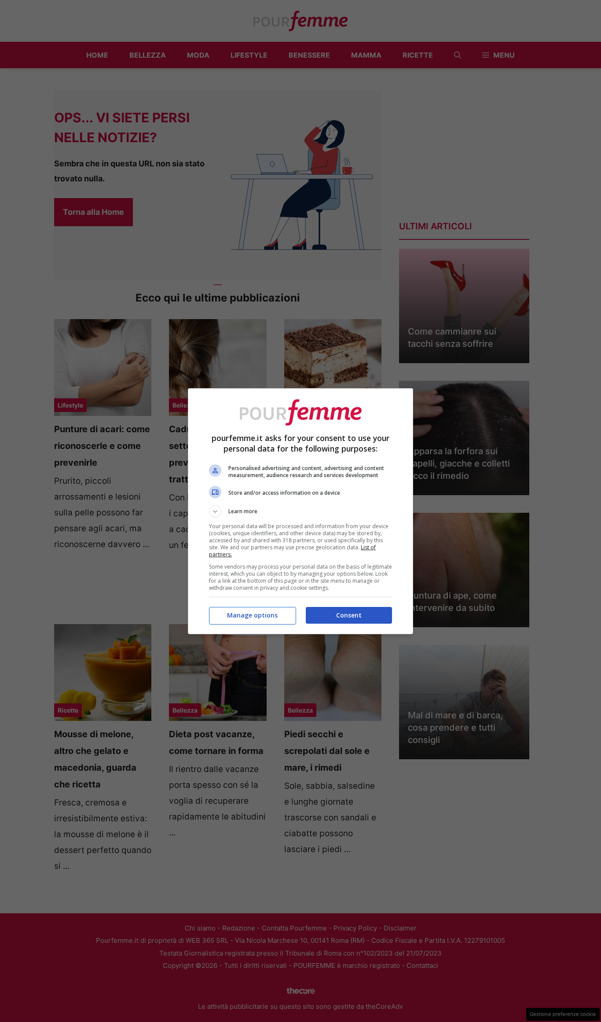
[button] (300, 511)
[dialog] (300, 511)
